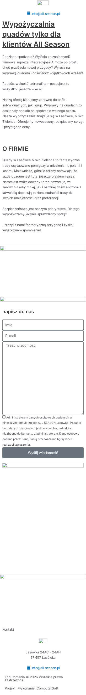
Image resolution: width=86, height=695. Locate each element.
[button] (43, 8)
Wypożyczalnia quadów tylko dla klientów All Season (36, 34)
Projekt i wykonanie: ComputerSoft (31, 688)
